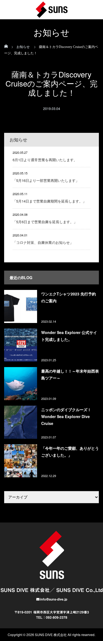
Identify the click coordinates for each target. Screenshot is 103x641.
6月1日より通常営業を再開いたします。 (45, 159)
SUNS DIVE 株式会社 (51, 634)
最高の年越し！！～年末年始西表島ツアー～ (70, 374)
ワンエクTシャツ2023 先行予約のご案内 (68, 297)
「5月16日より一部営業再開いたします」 (46, 180)
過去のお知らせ (80, 264)
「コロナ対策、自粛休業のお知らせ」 (43, 242)
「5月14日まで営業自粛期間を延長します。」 (49, 201)
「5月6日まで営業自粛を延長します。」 (45, 221)
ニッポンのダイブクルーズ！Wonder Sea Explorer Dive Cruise (66, 416)
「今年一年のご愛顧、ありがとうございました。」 (70, 451)
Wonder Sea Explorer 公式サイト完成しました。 (69, 336)
